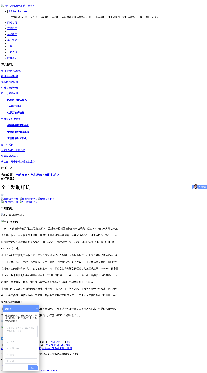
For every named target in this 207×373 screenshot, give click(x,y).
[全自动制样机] (9, 198)
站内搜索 (57, 348)
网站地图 (67, 348)
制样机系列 (52, 174)
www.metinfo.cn (49, 370)
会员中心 (47, 348)
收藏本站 (23, 11)
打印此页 (55, 342)
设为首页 (12, 11)
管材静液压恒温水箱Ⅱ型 (59, 345)
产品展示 (36, 174)
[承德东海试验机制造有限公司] (18, 5)
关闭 (68, 342)
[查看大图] (103, 195)
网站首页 (21, 174)
